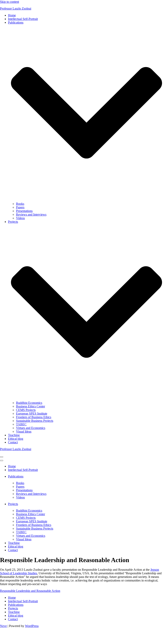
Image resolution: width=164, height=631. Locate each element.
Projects (13, 608)
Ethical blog (15, 438)
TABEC (21, 424)
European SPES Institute (31, 413)
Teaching (14, 435)
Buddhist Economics (29, 402)
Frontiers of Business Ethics (33, 417)
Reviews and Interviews (31, 214)
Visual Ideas (23, 431)
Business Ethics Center (30, 406)
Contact (13, 442)
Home (12, 15)
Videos (20, 218)
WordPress (32, 626)
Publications (15, 604)
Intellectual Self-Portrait (23, 19)
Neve (3, 626)
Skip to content (9, 1)
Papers (20, 207)
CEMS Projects (26, 410)
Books (20, 203)
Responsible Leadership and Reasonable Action (30, 590)
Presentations (24, 211)
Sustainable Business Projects (34, 420)
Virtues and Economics (30, 428)
